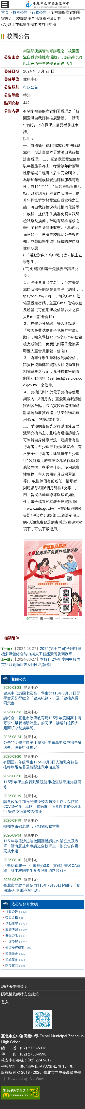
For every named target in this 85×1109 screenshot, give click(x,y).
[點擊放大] (53, 581)
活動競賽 (16, 924)
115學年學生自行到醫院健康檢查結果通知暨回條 (42, 784)
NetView (37, 1078)
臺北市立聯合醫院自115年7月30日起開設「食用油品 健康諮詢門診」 (41, 888)
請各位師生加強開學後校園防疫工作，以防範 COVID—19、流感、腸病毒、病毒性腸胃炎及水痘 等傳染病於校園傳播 (42, 806)
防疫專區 (15, 966)
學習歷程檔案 (18, 947)
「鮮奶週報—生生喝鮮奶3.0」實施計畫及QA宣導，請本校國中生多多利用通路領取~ (41, 868)
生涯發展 (16, 942)
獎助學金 (15, 954)
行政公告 (16, 911)
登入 (5, 1002)
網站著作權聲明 (14, 986)
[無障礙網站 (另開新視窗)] (42, 1092)
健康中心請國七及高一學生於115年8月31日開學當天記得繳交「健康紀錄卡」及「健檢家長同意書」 (41, 698)
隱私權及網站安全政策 (20, 994)
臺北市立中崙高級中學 (61, 1072)
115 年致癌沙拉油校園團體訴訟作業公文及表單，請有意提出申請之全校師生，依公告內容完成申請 (40, 846)
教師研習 (16, 929)
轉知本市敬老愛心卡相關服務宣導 (31, 826)
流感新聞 (15, 960)
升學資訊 (16, 936)
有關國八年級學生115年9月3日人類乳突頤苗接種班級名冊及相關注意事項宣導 (40, 764)
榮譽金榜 (15, 917)
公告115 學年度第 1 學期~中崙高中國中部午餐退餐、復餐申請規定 (42, 745)
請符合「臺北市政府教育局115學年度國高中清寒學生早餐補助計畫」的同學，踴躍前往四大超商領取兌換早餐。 (42, 723)
